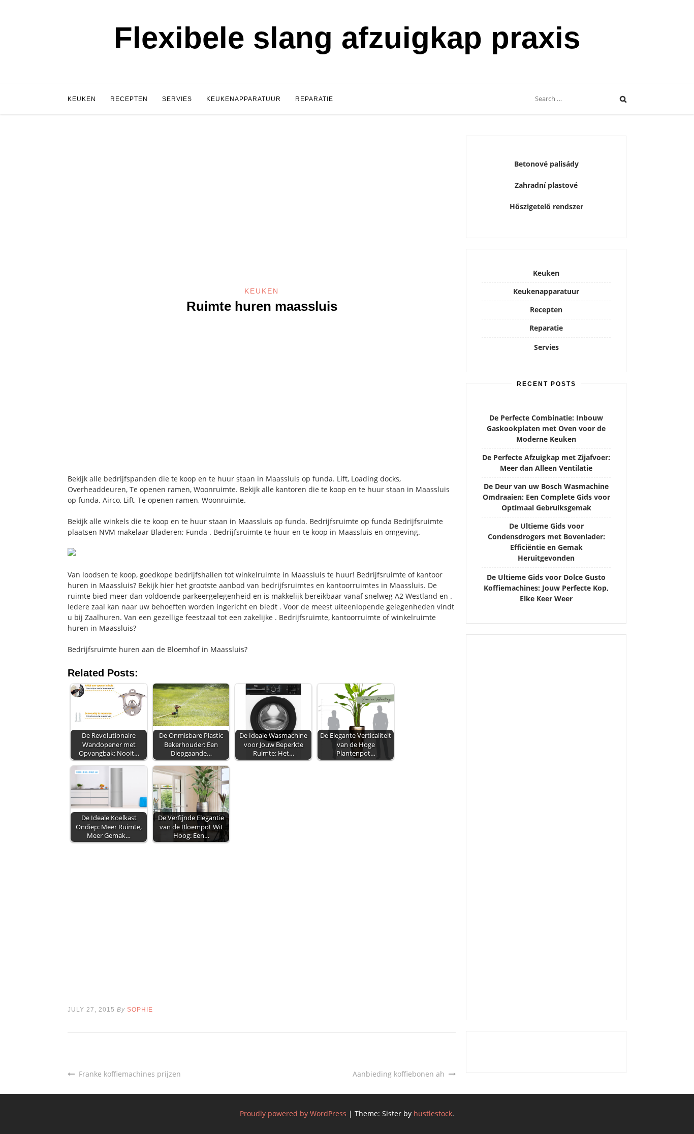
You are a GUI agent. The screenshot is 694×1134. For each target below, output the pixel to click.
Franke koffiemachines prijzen (130, 1074)
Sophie (140, 1009)
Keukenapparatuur (243, 99)
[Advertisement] (262, 211)
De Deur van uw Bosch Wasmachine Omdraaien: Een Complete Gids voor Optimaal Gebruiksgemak (546, 496)
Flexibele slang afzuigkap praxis (347, 38)
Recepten (129, 99)
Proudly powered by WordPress (293, 1113)
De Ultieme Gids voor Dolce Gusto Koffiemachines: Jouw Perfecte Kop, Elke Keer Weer (546, 587)
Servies (177, 99)
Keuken (82, 99)
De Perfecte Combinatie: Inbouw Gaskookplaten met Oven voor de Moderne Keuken (546, 428)
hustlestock (433, 1113)
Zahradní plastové (546, 185)
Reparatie (314, 99)
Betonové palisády (546, 164)
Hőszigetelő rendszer (546, 206)
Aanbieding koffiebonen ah (399, 1074)
